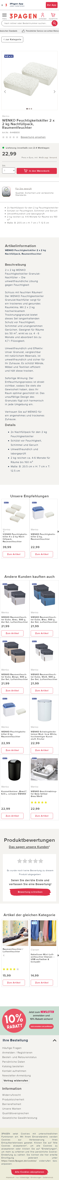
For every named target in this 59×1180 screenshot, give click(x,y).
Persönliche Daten (13, 1061)
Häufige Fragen (12, 1048)
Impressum (10, 1177)
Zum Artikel (13, 554)
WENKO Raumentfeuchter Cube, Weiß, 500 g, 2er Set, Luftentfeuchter (44, 677)
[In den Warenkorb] (37, 166)
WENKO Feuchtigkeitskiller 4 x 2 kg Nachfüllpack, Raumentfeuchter (15, 538)
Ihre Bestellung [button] (15, 1040)
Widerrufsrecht (11, 1094)
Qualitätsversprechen (15, 1113)
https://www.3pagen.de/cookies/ (19, 1160)
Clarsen (35, 949)
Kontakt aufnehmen (14, 1071)
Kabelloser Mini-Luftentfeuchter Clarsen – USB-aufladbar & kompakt (43, 958)
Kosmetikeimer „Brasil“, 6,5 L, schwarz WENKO (14, 792)
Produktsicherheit (13, 1099)
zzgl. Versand (51, 158)
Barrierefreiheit (11, 1104)
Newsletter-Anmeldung (16, 1075)
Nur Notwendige (22, 1177)
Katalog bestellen (13, 1066)
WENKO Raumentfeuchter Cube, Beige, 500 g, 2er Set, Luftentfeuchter (14, 677)
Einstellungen (36, 1177)
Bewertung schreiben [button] (30, 892)
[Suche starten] (55, 23)
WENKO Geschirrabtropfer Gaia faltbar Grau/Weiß (44, 794)
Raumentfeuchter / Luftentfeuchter (13, 950)
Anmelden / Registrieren (17, 1052)
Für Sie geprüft (23, 188)
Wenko (5, 116)
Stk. (4, 166)
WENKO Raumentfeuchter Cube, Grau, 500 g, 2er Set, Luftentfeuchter (14, 619)
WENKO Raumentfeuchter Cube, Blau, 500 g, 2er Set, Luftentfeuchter (44, 619)
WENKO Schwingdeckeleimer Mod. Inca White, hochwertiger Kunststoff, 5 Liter (44, 735)
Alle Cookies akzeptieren (29, 1172)
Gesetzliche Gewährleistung (19, 1117)
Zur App (51, 5)
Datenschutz (48, 1177)
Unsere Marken (11, 1108)
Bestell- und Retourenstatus (19, 1057)
